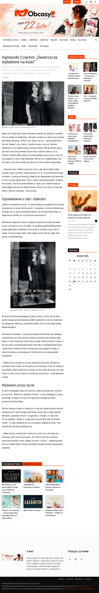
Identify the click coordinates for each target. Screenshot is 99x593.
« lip (69, 289)
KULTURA (82, 40)
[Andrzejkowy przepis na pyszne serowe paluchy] (82, 201)
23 (95, 277)
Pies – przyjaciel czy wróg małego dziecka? (90, 98)
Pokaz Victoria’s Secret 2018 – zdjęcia (90, 158)
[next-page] (7, 522)
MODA (73, 40)
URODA (24, 40)
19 (79, 277)
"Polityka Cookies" (84, 586)
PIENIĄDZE (32, 46)
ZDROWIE (33, 40)
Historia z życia (10, 40)
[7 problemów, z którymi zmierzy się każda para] (75, 67)
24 (70, 281)
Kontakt (88, 579)
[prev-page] (3, 522)
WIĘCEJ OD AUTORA (32, 464)
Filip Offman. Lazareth (32, 510)
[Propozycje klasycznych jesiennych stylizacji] (90, 127)
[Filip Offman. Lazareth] (32, 501)
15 (91, 273)
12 (79, 273)
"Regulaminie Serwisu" (69, 589)
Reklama (70, 579)
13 (83, 273)
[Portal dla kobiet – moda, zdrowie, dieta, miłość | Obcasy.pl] (49, 20)
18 (74, 277)
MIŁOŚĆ (54, 40)
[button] (96, 40)
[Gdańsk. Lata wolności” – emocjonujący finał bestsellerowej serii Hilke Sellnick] (11, 501)
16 (95, 273)
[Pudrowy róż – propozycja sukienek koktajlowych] (75, 127)
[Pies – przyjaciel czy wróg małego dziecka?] (90, 89)
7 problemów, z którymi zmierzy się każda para (74, 76)
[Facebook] (87, 2)
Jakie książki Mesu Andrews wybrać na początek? (52, 487)
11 (74, 273)
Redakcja (61, 579)
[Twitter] (95, 2)
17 (70, 277)
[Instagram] (91, 2)
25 (74, 281)
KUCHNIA (64, 40)
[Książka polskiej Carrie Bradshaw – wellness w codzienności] (54, 501)
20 (83, 277)
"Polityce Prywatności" (86, 589)
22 (91, 277)
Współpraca (79, 579)
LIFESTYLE (44, 40)
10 (70, 273)
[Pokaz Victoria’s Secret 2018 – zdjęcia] (90, 149)
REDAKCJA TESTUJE (11, 46)
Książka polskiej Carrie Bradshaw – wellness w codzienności (54, 512)
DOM (24, 46)
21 (87, 277)
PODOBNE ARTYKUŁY (12, 464)
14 (87, 273)
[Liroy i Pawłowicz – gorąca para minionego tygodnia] (90, 67)
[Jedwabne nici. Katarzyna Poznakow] (32, 475)
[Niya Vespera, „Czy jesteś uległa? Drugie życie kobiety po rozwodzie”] (11, 475)
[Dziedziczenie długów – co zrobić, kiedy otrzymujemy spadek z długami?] (75, 89)
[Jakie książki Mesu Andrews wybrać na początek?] (54, 475)
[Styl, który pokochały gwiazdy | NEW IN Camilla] (75, 149)
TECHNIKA (44, 46)
